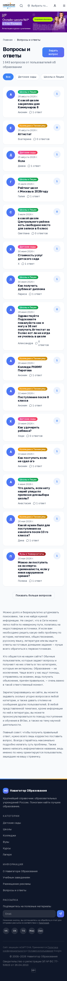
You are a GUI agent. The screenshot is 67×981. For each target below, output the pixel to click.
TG (23, 930)
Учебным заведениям (16, 877)
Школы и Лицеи (54, 76)
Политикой (44, 923)
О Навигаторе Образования (20, 871)
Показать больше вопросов (33, 595)
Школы (7, 829)
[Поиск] (21, 5)
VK (6, 930)
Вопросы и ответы (14, 890)
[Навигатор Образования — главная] (9, 5)
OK (14, 930)
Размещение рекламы (17, 883)
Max (31, 930)
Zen (40, 930)
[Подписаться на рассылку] (60, 913)
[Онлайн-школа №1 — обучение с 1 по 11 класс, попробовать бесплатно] (33, 22)
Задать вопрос (53, 52)
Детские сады (27, 76)
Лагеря (7, 854)
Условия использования (40, 951)
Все (8, 76)
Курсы (7, 848)
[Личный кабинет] (54, 5)
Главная (8, 39)
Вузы (6, 841)
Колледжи (9, 835)
